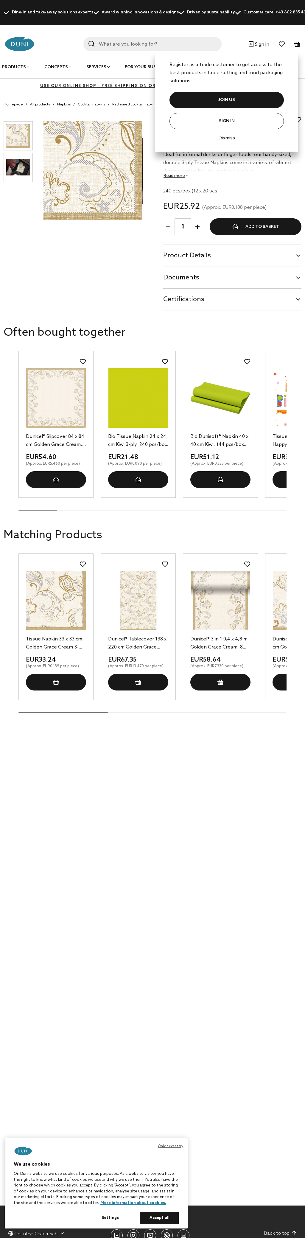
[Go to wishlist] (282, 44)
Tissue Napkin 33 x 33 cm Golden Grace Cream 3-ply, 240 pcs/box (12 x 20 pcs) (54, 643)
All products (40, 104)
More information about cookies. (133, 1203)
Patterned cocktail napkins (134, 104)
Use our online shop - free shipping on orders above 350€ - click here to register (152, 86)
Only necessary (170, 1146)
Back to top (277, 1233)
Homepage (13, 104)
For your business (146, 67)
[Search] (91, 44)
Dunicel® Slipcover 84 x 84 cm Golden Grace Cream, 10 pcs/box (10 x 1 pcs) (55, 441)
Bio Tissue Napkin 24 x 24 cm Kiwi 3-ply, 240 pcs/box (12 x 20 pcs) (137, 441)
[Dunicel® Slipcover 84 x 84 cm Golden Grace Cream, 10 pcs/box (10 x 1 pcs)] (56, 398)
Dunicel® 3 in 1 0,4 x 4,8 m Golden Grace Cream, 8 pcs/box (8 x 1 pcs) (219, 643)
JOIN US (226, 99)
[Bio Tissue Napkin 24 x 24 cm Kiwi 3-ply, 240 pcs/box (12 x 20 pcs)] (138, 398)
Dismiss (226, 138)
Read (174, 175)
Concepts (56, 67)
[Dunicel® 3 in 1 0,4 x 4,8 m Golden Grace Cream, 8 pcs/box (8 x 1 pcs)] (220, 600)
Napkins (64, 104)
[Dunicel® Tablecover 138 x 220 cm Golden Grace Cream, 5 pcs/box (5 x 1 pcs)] (138, 600)
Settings (110, 1218)
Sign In (227, 121)
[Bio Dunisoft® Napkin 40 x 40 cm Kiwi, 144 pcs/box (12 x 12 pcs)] (220, 398)
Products (14, 67)
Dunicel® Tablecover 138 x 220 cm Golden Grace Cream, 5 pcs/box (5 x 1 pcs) (137, 643)
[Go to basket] (297, 44)
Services (96, 67)
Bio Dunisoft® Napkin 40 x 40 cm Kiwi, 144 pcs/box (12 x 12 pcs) (219, 441)
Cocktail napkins (91, 104)
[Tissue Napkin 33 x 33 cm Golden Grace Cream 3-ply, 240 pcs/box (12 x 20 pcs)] (56, 600)
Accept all (159, 1218)
